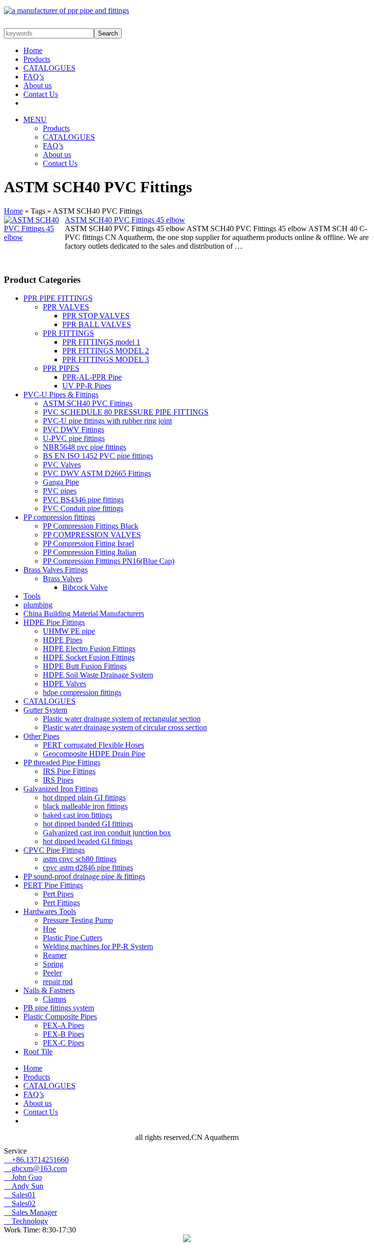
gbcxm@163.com (35, 1168)
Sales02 (20, 1203)
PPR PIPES (61, 368)
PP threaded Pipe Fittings (61, 762)
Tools (31, 596)
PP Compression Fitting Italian (89, 552)
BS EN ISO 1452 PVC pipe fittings (98, 456)
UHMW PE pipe (69, 631)
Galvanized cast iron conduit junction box (107, 832)
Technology (26, 1221)
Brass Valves (62, 578)
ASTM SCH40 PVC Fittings (87, 403)
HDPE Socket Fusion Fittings (88, 657)
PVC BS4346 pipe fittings (83, 500)
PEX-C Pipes (63, 1043)
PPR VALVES (66, 307)
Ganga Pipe (61, 482)
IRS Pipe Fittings (69, 771)
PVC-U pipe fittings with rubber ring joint (107, 421)
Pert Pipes (58, 894)
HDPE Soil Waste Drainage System (98, 675)
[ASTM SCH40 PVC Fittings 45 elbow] (34, 237)
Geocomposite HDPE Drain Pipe (94, 754)
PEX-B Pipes (63, 1034)
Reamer (55, 955)
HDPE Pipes (62, 640)
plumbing (38, 605)
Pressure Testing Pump (78, 920)
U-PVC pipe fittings (74, 438)
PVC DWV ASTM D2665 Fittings (97, 473)
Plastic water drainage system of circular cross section (125, 727)
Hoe (49, 929)
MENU (35, 119)
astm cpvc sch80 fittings (79, 859)
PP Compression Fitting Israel (88, 543)
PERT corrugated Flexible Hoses (93, 745)
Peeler (52, 973)
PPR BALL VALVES (96, 324)
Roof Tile (38, 1051)
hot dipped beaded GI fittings (87, 841)
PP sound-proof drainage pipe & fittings (84, 876)
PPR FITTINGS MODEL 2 (105, 351)
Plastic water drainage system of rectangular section (122, 719)
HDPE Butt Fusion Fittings (85, 666)
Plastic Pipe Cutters (72, 938)
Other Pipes (41, 736)
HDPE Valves (64, 683)
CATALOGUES (49, 68)
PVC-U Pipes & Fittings (60, 394)
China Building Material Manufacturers (83, 613)
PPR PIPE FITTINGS (58, 298)
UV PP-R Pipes (86, 386)
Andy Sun (23, 1186)
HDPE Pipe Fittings (54, 622)
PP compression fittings (59, 517)
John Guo (23, 1177)
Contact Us (40, 94)
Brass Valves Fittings (55, 570)
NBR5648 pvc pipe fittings (84, 447)
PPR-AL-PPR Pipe (92, 377)
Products (36, 59)
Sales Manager (30, 1212)
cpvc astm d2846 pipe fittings (88, 867)
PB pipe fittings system (58, 1008)
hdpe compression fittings (82, 692)
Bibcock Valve (85, 587)
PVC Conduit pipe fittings (83, 508)
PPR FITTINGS (68, 333)
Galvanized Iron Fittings (60, 789)
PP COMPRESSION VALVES (92, 535)
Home (32, 50)
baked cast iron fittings (77, 815)
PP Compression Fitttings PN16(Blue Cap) (108, 561)
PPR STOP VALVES (96, 316)
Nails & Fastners (49, 990)
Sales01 (20, 1195)
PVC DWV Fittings (73, 429)
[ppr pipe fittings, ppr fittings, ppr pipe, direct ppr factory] (66, 10)
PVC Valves (62, 464)
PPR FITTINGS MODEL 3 (105, 359)
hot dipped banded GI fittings (88, 824)
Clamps (54, 999)
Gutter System (45, 710)
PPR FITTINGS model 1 (101, 342)
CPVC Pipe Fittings (54, 850)
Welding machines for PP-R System (98, 946)
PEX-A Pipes (63, 1025)
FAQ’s (33, 77)
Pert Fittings (61, 903)
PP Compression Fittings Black (90, 526)
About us (37, 85)
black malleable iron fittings (85, 806)
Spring (53, 964)
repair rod (58, 981)
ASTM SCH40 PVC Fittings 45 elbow (125, 220)
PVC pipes (59, 491)
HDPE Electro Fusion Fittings (89, 648)
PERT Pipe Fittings (53, 885)
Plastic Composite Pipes (60, 1016)
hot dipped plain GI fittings (84, 797)
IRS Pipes (58, 780)
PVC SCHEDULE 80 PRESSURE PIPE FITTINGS (125, 412)
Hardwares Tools (49, 911)
